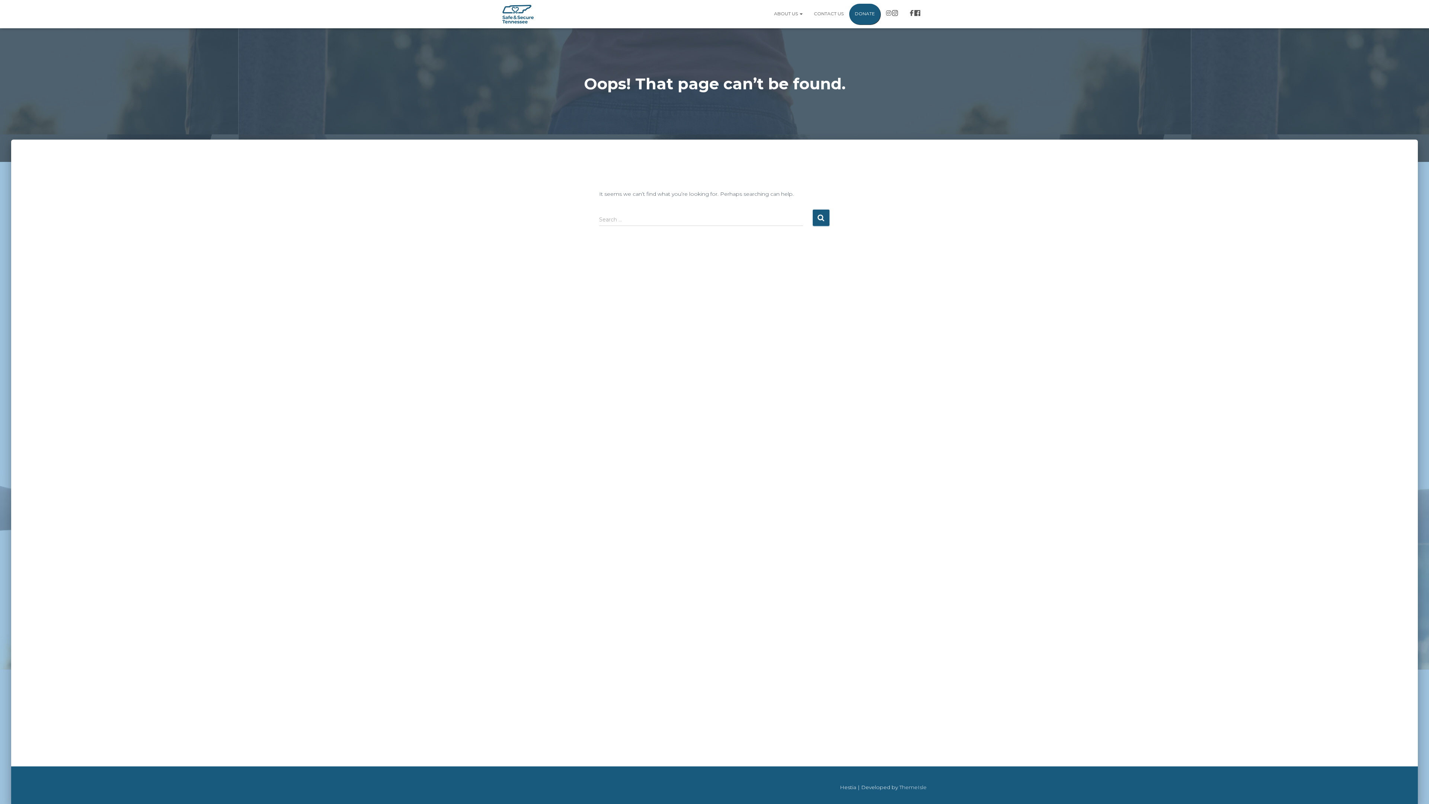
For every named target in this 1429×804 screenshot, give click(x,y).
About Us (786, 13)
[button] (801, 13)
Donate (865, 13)
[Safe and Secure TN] (518, 14)
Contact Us (829, 13)
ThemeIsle (913, 787)
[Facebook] (915, 14)
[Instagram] (892, 14)
